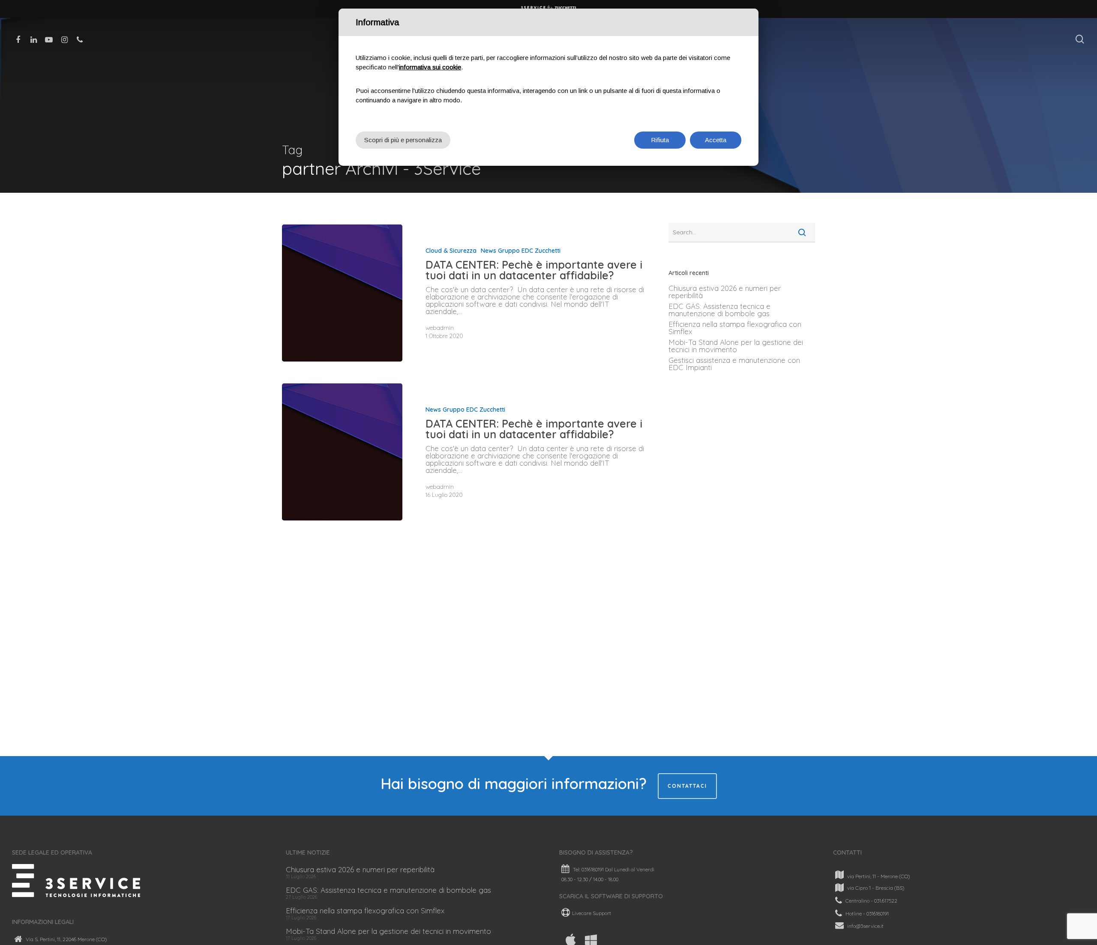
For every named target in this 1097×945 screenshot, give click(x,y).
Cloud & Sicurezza (451, 250)
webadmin (440, 328)
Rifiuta (660, 140)
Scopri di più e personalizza (403, 140)
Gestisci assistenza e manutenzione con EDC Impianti (734, 363)
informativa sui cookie (430, 67)
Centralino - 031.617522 (871, 900)
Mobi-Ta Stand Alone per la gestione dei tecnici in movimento (735, 345)
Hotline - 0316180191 (867, 913)
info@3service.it (865, 925)
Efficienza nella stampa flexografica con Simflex (734, 327)
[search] (1080, 39)
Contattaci (687, 786)
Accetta (715, 140)
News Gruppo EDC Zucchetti (520, 250)
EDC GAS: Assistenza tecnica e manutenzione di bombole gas (719, 309)
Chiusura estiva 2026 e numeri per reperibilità (724, 291)
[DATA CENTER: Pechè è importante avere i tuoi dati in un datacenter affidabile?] (342, 293)
